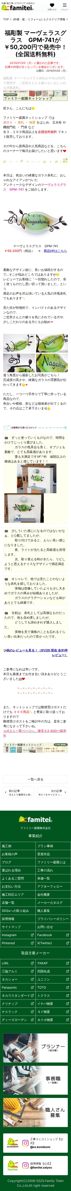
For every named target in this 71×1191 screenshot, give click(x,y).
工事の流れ (45, 870)
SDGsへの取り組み (15, 911)
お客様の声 (10, 854)
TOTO (41, 987)
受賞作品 (43, 854)
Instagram (9, 935)
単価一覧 (43, 878)
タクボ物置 (45, 1020)
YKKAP (42, 963)
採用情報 (8, 919)
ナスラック (10, 1012)
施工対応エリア (13, 894)
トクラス (43, 995)
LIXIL (5, 963)
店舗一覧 (8, 903)
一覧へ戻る (35, 779)
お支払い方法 (11, 886)
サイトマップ (11, 927)
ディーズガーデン (14, 1020)
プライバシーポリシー (53, 919)
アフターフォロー (50, 886)
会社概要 (43, 894)
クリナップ (10, 1004)
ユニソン (43, 979)
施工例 (6, 846)
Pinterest (8, 943)
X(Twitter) (44, 943)
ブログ (6, 862)
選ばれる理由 (11, 870)
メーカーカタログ (50, 903)
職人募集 (43, 911)
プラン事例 (45, 846)
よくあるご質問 (13, 878)
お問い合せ (45, 927)
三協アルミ (10, 971)
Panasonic (9, 987)
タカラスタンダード (16, 995)
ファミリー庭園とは (51, 862)
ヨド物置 (43, 1012)
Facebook (44, 935)
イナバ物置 (45, 1004)
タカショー (10, 979)
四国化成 (43, 971)
